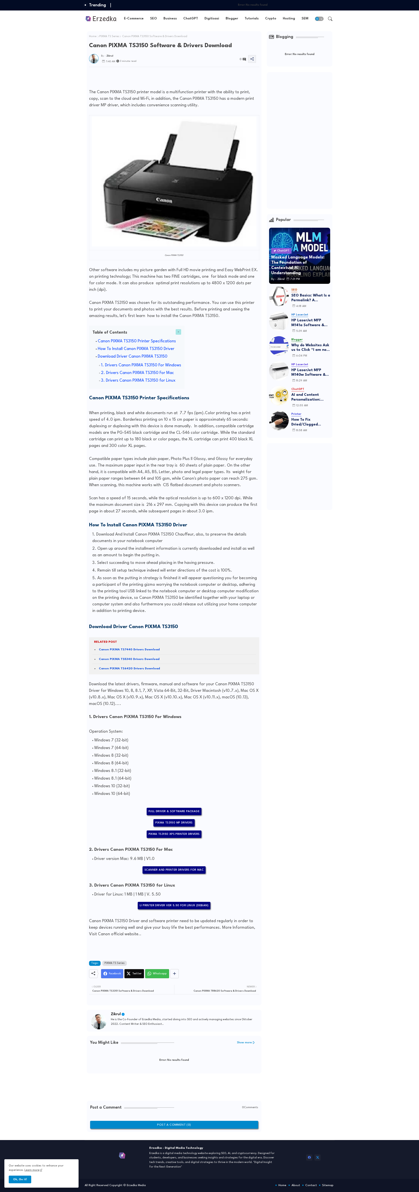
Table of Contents (110, 332)
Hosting (289, 18)
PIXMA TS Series (109, 36)
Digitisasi (211, 18)
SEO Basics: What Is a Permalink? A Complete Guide (310, 298)
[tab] (134, 18)
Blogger (232, 18)
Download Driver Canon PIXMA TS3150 (132, 356)
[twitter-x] (317, 1157)
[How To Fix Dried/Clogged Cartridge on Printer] (279, 420)
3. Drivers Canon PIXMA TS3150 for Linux (138, 380)
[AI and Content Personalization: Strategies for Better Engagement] (279, 395)
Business (170, 18)
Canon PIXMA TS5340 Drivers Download (129, 659)
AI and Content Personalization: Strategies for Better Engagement (310, 397)
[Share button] (174, 973)
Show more (244, 1042)
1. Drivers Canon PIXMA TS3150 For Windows (141, 365)
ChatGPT (190, 18)
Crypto (270, 18)
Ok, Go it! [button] (20, 1179)
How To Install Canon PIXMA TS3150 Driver (136, 349)
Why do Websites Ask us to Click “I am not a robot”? (310, 347)
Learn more (31, 1170)
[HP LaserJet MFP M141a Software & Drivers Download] (279, 321)
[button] (319, 19)
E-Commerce (134, 18)
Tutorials (252, 18)
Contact (311, 1185)
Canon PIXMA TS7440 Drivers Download (129, 649)
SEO (153, 18)
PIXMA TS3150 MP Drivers (173, 822)
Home (92, 36)
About (296, 1185)
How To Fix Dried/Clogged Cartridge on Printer (309, 422)
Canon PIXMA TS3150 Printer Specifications (137, 341)
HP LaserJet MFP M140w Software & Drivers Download (308, 372)
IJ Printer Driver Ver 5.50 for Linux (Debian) (174, 905)
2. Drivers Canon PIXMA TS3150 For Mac (137, 373)
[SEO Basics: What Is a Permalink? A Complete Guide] (279, 296)
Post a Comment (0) (174, 1124)
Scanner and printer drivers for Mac (174, 869)
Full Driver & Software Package (174, 811)
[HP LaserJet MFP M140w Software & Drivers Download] (279, 371)
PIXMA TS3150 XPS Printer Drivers (174, 834)
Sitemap (327, 1185)
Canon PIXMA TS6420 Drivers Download (129, 668)
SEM (305, 18)
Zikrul (116, 1014)
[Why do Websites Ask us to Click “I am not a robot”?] (279, 346)
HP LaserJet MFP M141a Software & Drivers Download (307, 323)
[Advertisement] (168, 77)
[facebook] (309, 1157)
